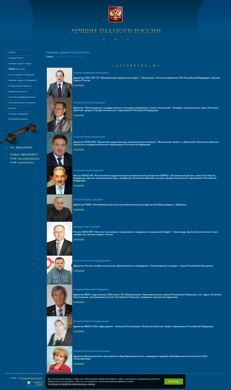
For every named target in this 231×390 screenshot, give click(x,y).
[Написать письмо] (115, 40)
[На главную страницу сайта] (103, 40)
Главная (11, 52)
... (149, 65)
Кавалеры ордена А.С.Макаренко (22, 80)
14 (154, 65)
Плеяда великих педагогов (19, 86)
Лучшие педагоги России (30, 378)
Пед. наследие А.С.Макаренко (21, 75)
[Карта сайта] (127, 40)
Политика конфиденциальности (22, 97)
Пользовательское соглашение (21, 103)
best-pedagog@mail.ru (29, 158)
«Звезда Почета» (15, 58)
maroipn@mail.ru (26, 162)
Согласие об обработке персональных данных (18, 115)
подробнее (78, 85)
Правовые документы (17, 91)
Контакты (12, 108)
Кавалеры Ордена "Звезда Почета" (19, 64)
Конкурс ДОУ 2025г (16, 69)
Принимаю (173, 381)
